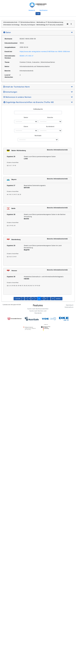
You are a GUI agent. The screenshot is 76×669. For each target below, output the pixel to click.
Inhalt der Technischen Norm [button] (17, 87)
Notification (44, 10)
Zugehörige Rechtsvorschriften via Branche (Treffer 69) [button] (29, 102)
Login (38, 13)
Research (32, 10)
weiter (58, 299)
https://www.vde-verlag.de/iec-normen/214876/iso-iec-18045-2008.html (45, 51)
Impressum (69, 305)
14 (53, 299)
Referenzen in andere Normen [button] (18, 97)
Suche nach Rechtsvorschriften (37, 309)
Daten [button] (8, 32)
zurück (17, 299)
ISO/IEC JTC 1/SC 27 (26, 56)
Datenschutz (69, 307)
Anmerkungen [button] (11, 92)
